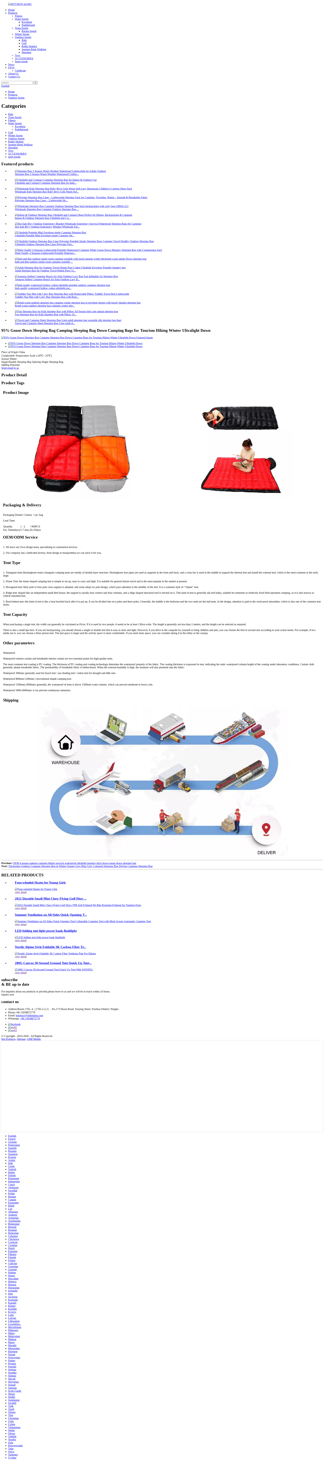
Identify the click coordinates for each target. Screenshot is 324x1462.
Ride (24, 40)
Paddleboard (28, 25)
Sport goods (21, 61)
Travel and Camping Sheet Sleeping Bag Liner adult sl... (45, 323)
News (11, 64)
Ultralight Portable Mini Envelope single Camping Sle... (44, 235)
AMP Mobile (34, 1039)
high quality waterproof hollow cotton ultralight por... (43, 288)
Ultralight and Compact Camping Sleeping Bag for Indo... (46, 182)
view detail (20, 892)
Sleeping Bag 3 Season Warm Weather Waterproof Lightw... (47, 174)
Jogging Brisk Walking (34, 49)
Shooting (26, 52)
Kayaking (27, 22)
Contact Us (14, 76)
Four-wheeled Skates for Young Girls (40, 882)
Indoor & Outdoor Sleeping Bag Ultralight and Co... (43, 218)
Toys (17, 55)
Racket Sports (29, 31)
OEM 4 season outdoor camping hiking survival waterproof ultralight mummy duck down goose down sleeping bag (74, 863)
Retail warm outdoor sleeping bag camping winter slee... (45, 305)
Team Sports (21, 28)
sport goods (14, 156)
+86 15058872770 (30, 1018)
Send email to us (10, 368)
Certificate (20, 70)
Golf (24, 43)
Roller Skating (29, 46)
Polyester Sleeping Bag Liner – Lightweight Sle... (41, 200)
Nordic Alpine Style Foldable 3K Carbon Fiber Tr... (50, 947)
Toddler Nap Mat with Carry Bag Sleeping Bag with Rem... (47, 297)
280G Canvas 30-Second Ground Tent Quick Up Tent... (53, 963)
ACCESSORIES (24, 58)
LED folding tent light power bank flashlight (46, 931)
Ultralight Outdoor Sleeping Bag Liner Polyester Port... (44, 244)
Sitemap (21, 1039)
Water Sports (22, 19)
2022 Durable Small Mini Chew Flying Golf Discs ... (51, 898)
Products (12, 12)
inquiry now (7, 994)
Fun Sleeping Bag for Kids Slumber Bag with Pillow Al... (45, 314)
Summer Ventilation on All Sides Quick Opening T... (51, 915)
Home (11, 9)
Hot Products (8, 1039)
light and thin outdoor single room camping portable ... (44, 261)
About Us (13, 73)
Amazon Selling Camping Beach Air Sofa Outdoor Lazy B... (47, 279)
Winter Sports (22, 34)
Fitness (18, 16)
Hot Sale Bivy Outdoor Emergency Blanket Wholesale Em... (47, 226)
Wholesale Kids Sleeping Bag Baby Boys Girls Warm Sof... (47, 191)
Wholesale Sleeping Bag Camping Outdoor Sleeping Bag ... (47, 209)
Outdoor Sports (23, 37)
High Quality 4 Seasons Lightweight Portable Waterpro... (45, 253)
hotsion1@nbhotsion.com (29, 1015)
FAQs (11, 67)
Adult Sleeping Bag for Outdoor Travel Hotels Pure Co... (45, 270)
